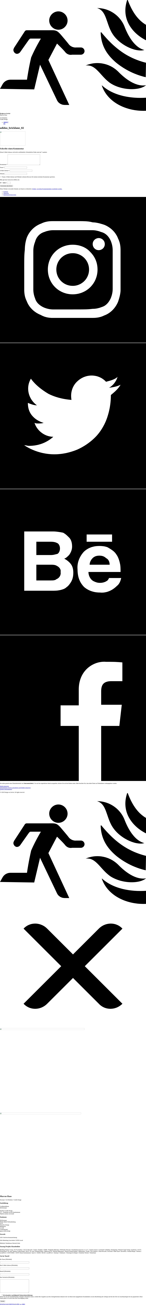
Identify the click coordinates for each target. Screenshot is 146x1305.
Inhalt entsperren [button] (4, 786)
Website (2, 173)
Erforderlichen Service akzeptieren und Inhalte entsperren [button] (15, 787)
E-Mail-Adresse (4, 170)
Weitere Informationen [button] (6, 789)
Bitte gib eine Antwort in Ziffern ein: (10, 180)
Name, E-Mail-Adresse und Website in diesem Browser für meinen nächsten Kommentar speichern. (28, 177)
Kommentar (3, 164)
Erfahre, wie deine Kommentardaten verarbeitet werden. (47, 189)
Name (2, 167)
